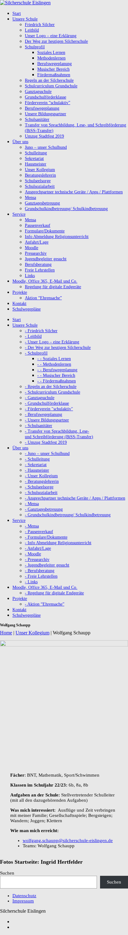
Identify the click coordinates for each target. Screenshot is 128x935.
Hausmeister (35, 164)
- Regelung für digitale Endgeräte (54, 593)
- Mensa (32, 503)
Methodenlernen (51, 58)
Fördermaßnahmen (53, 75)
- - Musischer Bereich (56, 375)
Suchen (7, 873)
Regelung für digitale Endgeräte (53, 286)
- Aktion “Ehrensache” (44, 604)
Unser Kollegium (40, 169)
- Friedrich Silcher (41, 331)
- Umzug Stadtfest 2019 (46, 442)
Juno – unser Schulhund (46, 147)
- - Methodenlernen (54, 364)
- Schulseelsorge (39, 487)
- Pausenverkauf (39, 531)
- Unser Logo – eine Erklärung (52, 342)
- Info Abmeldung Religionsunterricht (58, 542)
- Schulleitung (37, 459)
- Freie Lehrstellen (41, 576)
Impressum (23, 900)
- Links (31, 582)
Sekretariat (34, 158)
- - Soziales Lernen (54, 358)
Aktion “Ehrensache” (43, 298)
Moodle (31, 247)
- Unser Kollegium (41, 476)
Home (6, 632)
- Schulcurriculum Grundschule (52, 392)
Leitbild (32, 30)
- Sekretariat (36, 464)
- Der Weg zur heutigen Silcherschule (58, 347)
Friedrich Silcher (40, 24)
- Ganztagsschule (39, 397)
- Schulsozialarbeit (41, 492)
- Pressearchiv (37, 559)
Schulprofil (35, 47)
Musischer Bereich (53, 69)
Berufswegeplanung (54, 63)
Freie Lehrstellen (40, 270)
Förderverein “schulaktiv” (47, 102)
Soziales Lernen (51, 52)
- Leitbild (33, 336)
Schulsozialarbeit (40, 186)
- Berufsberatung (39, 570)
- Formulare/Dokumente (46, 537)
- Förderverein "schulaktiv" (49, 409)
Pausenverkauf (37, 225)
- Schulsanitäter (38, 425)
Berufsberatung (38, 264)
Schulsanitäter (37, 119)
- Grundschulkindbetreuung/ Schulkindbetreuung (68, 515)
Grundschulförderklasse (45, 97)
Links (30, 275)
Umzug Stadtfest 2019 (44, 136)
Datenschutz (24, 895)
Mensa (30, 197)
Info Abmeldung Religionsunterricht (57, 236)
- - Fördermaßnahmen (56, 381)
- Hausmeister (37, 470)
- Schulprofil (36, 353)
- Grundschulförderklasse (47, 403)
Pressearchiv (36, 253)
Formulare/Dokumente (45, 231)
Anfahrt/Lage (36, 242)
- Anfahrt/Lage (38, 548)
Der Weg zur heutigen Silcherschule (56, 41)
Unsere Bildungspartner (45, 114)
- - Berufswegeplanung (57, 370)
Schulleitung (36, 153)
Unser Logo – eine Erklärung (50, 35)
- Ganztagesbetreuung (44, 509)
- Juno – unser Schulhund (47, 453)
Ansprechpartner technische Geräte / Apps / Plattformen (74, 192)
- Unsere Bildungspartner (47, 420)
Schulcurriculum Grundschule (51, 86)
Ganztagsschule (38, 91)
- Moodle (33, 554)
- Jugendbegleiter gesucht (47, 565)
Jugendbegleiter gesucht (45, 259)
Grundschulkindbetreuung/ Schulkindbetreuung (66, 208)
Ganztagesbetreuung (42, 203)
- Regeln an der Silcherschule (50, 386)
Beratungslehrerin (40, 175)
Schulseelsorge (38, 181)
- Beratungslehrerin (42, 481)
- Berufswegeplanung (43, 414)
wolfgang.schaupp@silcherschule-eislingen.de (68, 840)
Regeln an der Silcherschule (49, 80)
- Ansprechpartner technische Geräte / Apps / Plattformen (75, 498)
